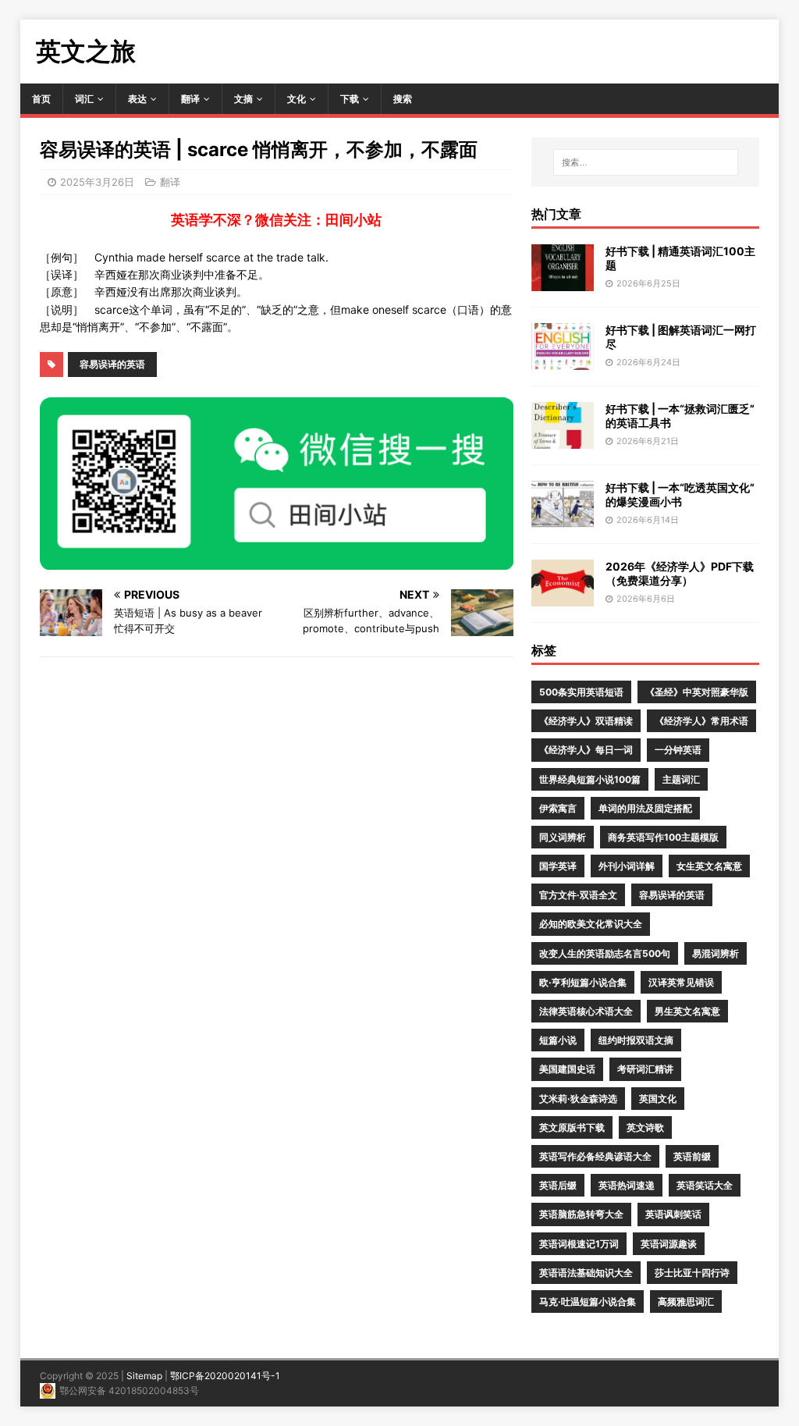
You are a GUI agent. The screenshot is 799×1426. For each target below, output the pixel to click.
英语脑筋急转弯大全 (581, 1214)
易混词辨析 (715, 953)
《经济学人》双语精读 (586, 721)
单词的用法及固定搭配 (645, 808)
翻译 (190, 99)
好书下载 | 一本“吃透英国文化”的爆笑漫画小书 (680, 494)
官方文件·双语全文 (578, 895)
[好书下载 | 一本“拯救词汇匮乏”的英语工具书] (562, 439)
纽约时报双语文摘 (635, 1040)
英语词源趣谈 (669, 1244)
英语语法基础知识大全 (586, 1272)
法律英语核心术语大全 (586, 1011)
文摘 (243, 99)
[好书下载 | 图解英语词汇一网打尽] (562, 361)
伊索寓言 (558, 808)
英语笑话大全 (704, 1185)
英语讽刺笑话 (673, 1214)
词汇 (84, 99)
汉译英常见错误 (681, 982)
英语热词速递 (626, 1185)
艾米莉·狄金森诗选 (578, 1098)
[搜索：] (645, 162)
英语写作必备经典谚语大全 (595, 1156)
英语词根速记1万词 (579, 1244)
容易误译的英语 (112, 364)
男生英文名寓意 (687, 1011)
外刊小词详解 (626, 866)
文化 (296, 99)
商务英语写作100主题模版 (663, 837)
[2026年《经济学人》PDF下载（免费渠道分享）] (562, 597)
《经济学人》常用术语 (701, 721)
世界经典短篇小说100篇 (590, 779)
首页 (41, 99)
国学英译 (558, 866)
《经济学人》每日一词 (586, 750)
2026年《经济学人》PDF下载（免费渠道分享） (679, 573)
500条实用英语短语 (581, 692)
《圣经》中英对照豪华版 (696, 692)
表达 (137, 99)
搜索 (402, 99)
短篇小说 (558, 1040)
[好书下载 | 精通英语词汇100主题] (562, 282)
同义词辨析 (562, 837)
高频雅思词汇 (686, 1301)
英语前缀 (692, 1156)
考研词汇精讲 (645, 1069)
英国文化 (657, 1098)
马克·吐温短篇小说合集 (587, 1301)
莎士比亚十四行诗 (692, 1272)
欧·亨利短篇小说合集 (583, 982)
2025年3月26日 (97, 182)
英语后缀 (558, 1185)
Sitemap (144, 1376)
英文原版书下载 (572, 1127)
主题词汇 (681, 779)
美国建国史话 (567, 1069)
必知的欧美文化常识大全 (590, 924)
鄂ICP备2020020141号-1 (225, 1376)
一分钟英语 (678, 750)
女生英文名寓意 (709, 866)
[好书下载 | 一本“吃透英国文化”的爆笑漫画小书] (562, 518)
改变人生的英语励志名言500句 (604, 953)
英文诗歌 (645, 1127)
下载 (349, 99)
